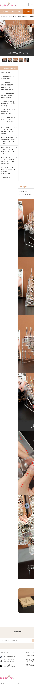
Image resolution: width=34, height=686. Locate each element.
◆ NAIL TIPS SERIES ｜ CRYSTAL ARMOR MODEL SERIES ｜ (8, 96)
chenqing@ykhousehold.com (11, 665)
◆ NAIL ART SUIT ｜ (7, 177)
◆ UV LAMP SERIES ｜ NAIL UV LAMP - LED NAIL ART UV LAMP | (8, 111)
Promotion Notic (10, 16)
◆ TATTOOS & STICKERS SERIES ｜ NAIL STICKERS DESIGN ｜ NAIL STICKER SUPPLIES (7, 86)
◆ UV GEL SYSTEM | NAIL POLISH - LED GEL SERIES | (8, 103)
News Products (5, 72)
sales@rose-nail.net (9, 666)
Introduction (16, 11)
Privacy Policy (30, 683)
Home (5, 11)
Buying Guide (24, 16)
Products (27, 11)
